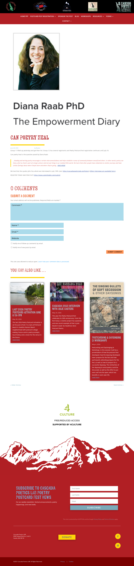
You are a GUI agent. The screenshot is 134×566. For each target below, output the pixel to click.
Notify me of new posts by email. (24, 247)
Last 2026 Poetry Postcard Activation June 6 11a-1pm (26, 312)
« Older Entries (15, 385)
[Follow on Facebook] (118, 536)
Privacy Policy (98, 519)
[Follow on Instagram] (118, 545)
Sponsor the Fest (65, 16)
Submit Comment (115, 252)
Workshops (86, 16)
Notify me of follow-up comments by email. (28, 243)
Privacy (63, 561)
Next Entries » (119, 385)
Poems (108, 16)
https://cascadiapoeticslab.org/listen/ (76, 171)
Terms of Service (109, 519)
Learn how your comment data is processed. (53, 262)
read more (16, 340)
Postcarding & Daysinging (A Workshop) (106, 339)
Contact (66, 21)
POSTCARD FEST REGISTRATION (42, 16)
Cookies (71, 561)
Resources (97, 16)
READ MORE (61, 165)
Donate (67, 537)
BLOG (77, 16)
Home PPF (24, 16)
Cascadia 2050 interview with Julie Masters (66, 307)
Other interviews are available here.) (103, 171)
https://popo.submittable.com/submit (47, 175)
